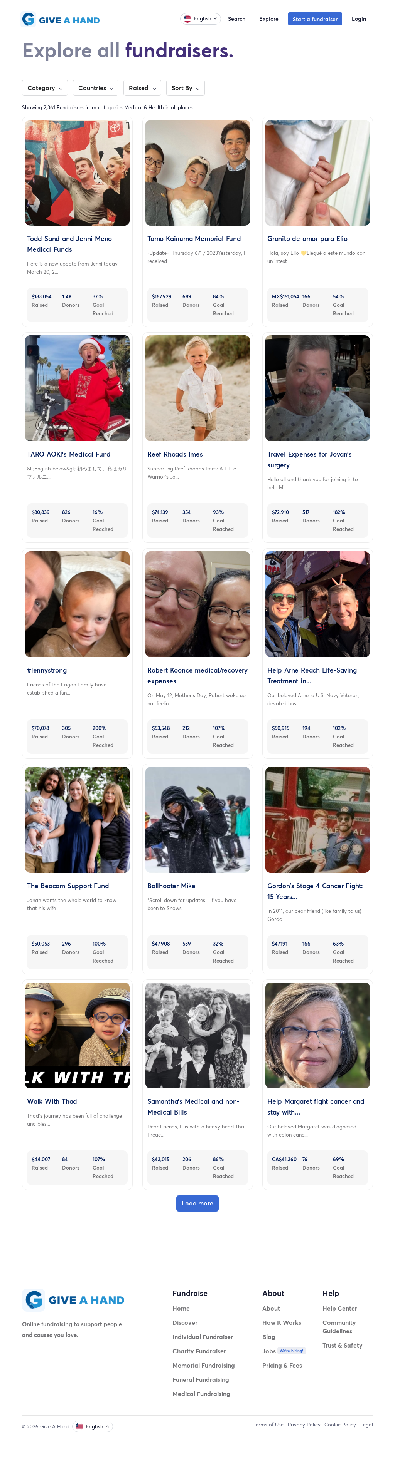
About (271, 1308)
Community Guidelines (339, 1326)
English (202, 18)
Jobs (269, 1351)
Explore (269, 18)
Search (236, 18)
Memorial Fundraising (203, 1365)
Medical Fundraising (201, 1393)
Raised (139, 88)
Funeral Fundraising (200, 1379)
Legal (366, 1424)
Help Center (339, 1308)
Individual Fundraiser (202, 1336)
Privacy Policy (304, 1424)
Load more (197, 1203)
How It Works (281, 1322)
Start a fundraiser (315, 19)
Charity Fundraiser (199, 1351)
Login (359, 18)
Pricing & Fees (282, 1365)
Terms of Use (268, 1424)
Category (42, 88)
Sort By (183, 88)
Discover (185, 1322)
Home (181, 1308)
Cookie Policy (340, 1424)
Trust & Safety (342, 1345)
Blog (268, 1336)
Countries (93, 88)
